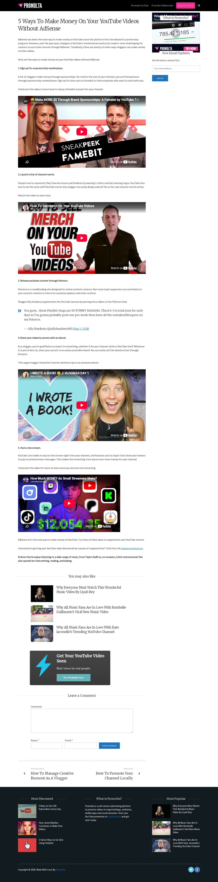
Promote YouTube (139, 5)
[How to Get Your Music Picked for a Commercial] (43, 665)
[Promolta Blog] (30, 5)
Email (69, 740)
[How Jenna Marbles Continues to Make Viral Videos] (27, 828)
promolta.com (114, 816)
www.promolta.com (132, 548)
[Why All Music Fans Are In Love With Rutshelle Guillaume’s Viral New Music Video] (161, 828)
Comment (36, 706)
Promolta (60, 869)
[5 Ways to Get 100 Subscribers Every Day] (27, 811)
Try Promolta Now (73, 677)
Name (35, 740)
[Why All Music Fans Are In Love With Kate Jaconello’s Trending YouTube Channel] (161, 845)
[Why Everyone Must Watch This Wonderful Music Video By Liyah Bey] (161, 811)
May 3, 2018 (81, 329)
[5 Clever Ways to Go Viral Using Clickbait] (27, 845)
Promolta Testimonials (162, 5)
